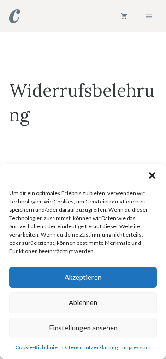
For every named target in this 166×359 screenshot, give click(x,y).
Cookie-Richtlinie (36, 347)
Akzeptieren (83, 277)
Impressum (136, 347)
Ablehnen (83, 302)
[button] (152, 175)
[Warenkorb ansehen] (124, 16)
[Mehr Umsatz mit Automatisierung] (14, 16)
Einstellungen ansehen (83, 328)
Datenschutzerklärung (90, 347)
